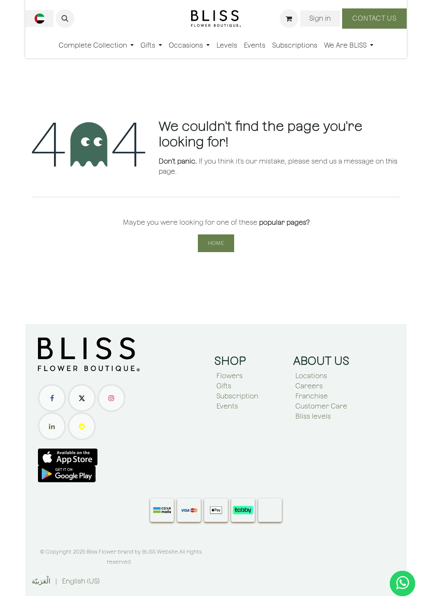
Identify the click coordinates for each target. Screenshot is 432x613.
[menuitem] (96, 45)
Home (216, 243)
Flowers (229, 376)
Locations (311, 376)
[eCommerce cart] (289, 18)
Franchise (311, 396)
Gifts (223, 386)
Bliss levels (313, 416)
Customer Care (321, 406)
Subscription (237, 396)
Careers (309, 386)
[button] (65, 18)
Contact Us (374, 18)
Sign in (320, 18)
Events (227, 406)
